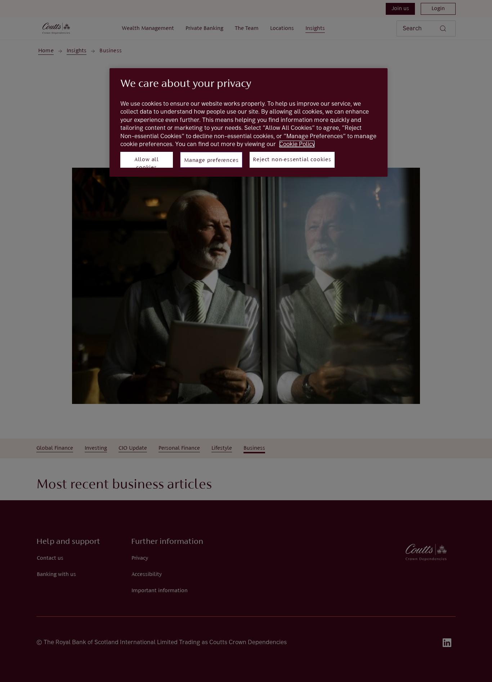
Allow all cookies (146, 162)
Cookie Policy (297, 144)
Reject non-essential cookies (292, 160)
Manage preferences (211, 160)
